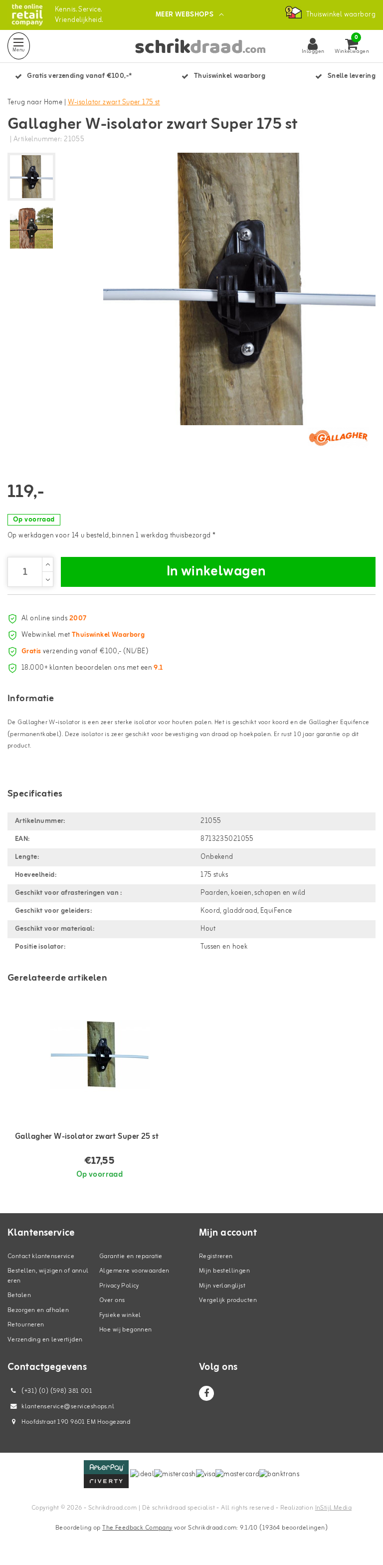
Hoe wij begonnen (125, 1329)
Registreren (216, 1256)
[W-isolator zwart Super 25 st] (99, 1054)
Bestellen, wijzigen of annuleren (48, 1276)
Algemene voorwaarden (134, 1271)
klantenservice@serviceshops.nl (67, 1406)
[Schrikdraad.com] (27, 14)
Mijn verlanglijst (222, 1286)
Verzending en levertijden (45, 1339)
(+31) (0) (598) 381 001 (56, 1391)
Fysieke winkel (120, 1315)
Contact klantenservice (40, 1256)
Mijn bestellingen (224, 1271)
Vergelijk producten (228, 1300)
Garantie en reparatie (131, 1256)
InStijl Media (333, 1508)
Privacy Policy (119, 1286)
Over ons (112, 1300)
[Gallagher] (338, 437)
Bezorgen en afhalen (38, 1310)
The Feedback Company (137, 1528)
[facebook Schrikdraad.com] (206, 1393)
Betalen (19, 1295)
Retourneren (25, 1324)
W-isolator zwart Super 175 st (114, 102)
